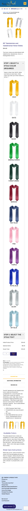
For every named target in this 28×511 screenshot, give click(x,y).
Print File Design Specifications (9, 488)
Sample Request (6, 493)
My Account (5, 498)
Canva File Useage (6, 490)
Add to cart (13, 354)
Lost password (5, 500)
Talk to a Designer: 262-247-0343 (17, 8)
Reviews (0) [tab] (14, 385)
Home (4, 12)
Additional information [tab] (14, 380)
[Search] (25, 8)
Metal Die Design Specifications (9, 486)
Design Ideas (5, 484)
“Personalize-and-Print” (8, 483)
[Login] (2, 8)
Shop (7, 12)
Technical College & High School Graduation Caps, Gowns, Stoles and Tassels (12, 367)
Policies (4, 481)
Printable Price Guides (7, 492)
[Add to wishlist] (3, 370)
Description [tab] (13, 376)
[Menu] (25, 3)
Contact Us (4, 479)
